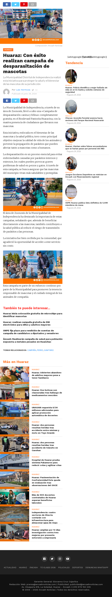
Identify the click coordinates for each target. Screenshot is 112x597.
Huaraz (23, 567)
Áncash (34, 567)
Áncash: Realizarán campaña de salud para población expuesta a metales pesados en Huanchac (32, 340)
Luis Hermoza (23, 90)
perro (40, 350)
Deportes (77, 567)
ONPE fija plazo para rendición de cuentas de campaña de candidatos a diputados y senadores (31, 332)
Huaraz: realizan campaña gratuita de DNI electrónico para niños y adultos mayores (26, 323)
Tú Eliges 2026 (48, 567)
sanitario (49, 350)
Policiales (64, 567)
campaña (31, 350)
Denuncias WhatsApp (96, 567)
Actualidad (10, 567)
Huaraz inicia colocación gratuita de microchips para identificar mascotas (32, 315)
